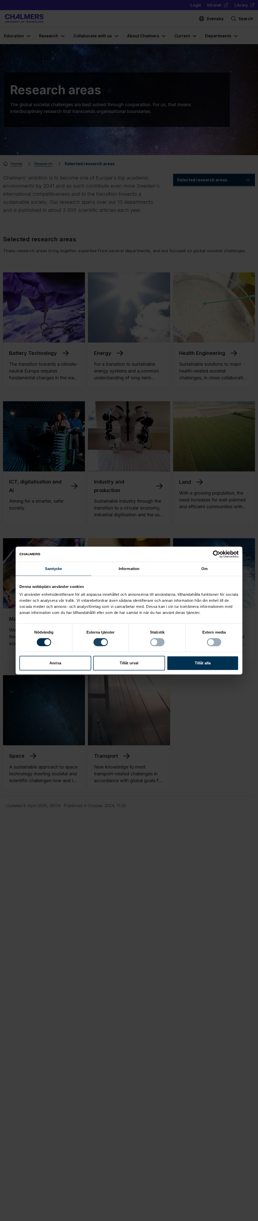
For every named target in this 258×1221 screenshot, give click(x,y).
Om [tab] (204, 568)
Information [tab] (129, 568)
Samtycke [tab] (53, 568)
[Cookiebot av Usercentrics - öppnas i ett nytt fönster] (217, 554)
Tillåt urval (129, 663)
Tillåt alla (203, 663)
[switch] (100, 642)
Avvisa (55, 663)
